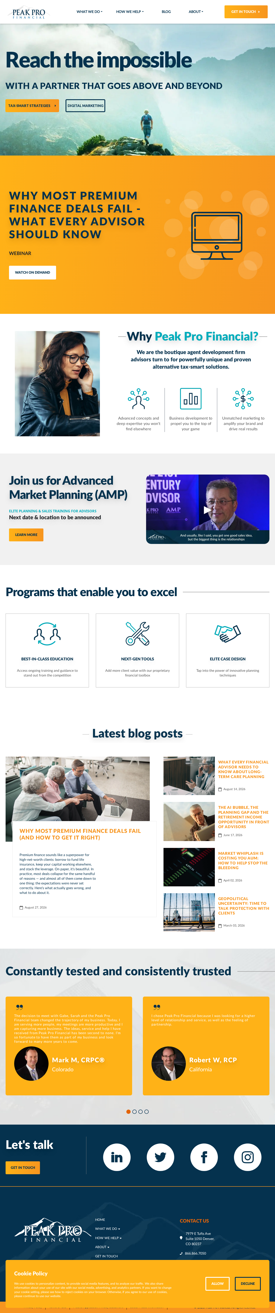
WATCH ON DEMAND (32, 272)
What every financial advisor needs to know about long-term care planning (243, 769)
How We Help (128, 12)
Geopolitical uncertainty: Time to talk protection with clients (243, 906)
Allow (217, 1284)
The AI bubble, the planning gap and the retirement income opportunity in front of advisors (243, 817)
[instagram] (247, 1157)
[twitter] (160, 1157)
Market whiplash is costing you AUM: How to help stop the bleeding (243, 861)
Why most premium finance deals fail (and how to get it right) (80, 835)
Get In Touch (243, 12)
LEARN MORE (26, 535)
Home (100, 1219)
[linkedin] (117, 1157)
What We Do (88, 12)
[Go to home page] (28, 11)
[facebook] (204, 1157)
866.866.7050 (195, 1253)
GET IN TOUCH (23, 1167)
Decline (248, 1284)
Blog (166, 12)
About (195, 12)
